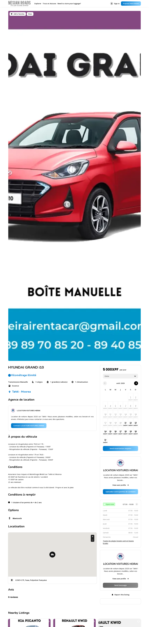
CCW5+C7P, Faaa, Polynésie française (31, 580)
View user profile (119, 485)
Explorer (37, 3)
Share (30, 14)
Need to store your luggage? (69, 3)
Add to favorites (18, 14)
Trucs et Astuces (49, 3)
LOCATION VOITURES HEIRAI (28, 410)
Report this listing (121, 594)
